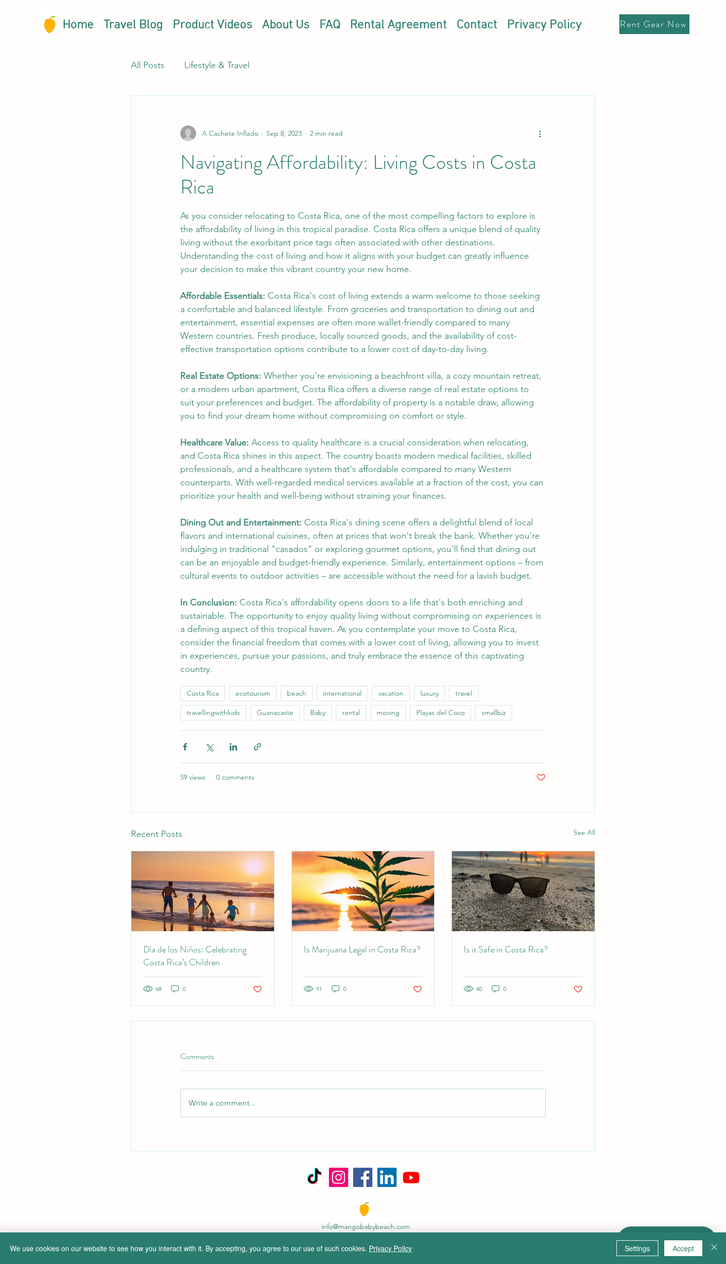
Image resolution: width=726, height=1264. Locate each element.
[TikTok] (314, 1177)
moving (388, 712)
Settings (637, 1248)
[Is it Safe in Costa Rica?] (523, 891)
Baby (317, 712)
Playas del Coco (440, 712)
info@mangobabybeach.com (366, 1226)
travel (463, 693)
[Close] (714, 1248)
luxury (429, 693)
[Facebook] (362, 1177)
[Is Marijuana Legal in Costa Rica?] (363, 891)
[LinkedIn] (387, 1177)
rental (351, 712)
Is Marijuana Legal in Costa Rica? (362, 949)
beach (296, 693)
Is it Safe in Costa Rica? (506, 949)
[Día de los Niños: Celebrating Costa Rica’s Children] (202, 891)
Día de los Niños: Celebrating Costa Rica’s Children (194, 956)
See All (584, 832)
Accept (683, 1248)
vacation (390, 693)
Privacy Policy (390, 1248)
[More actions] (540, 133)
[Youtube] (411, 1177)
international (342, 693)
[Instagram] (338, 1177)
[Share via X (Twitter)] (209, 746)
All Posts (147, 65)
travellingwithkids (213, 712)
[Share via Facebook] (185, 746)
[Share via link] (257, 746)
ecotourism (253, 693)
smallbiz (494, 712)
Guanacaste (275, 712)
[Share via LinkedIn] (233, 746)
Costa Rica (203, 693)
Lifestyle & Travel (216, 65)
